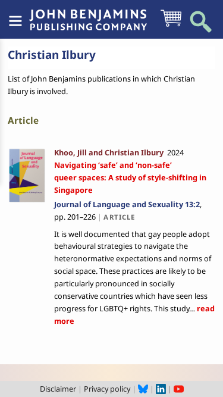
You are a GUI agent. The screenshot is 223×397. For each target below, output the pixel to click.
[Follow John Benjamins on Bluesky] (143, 388)
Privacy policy (107, 388)
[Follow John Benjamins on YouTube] (179, 388)
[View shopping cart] (171, 25)
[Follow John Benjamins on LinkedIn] (161, 388)
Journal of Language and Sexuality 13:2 (127, 204)
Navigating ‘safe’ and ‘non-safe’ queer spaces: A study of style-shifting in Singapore (130, 177)
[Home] (88, 13)
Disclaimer (58, 388)
